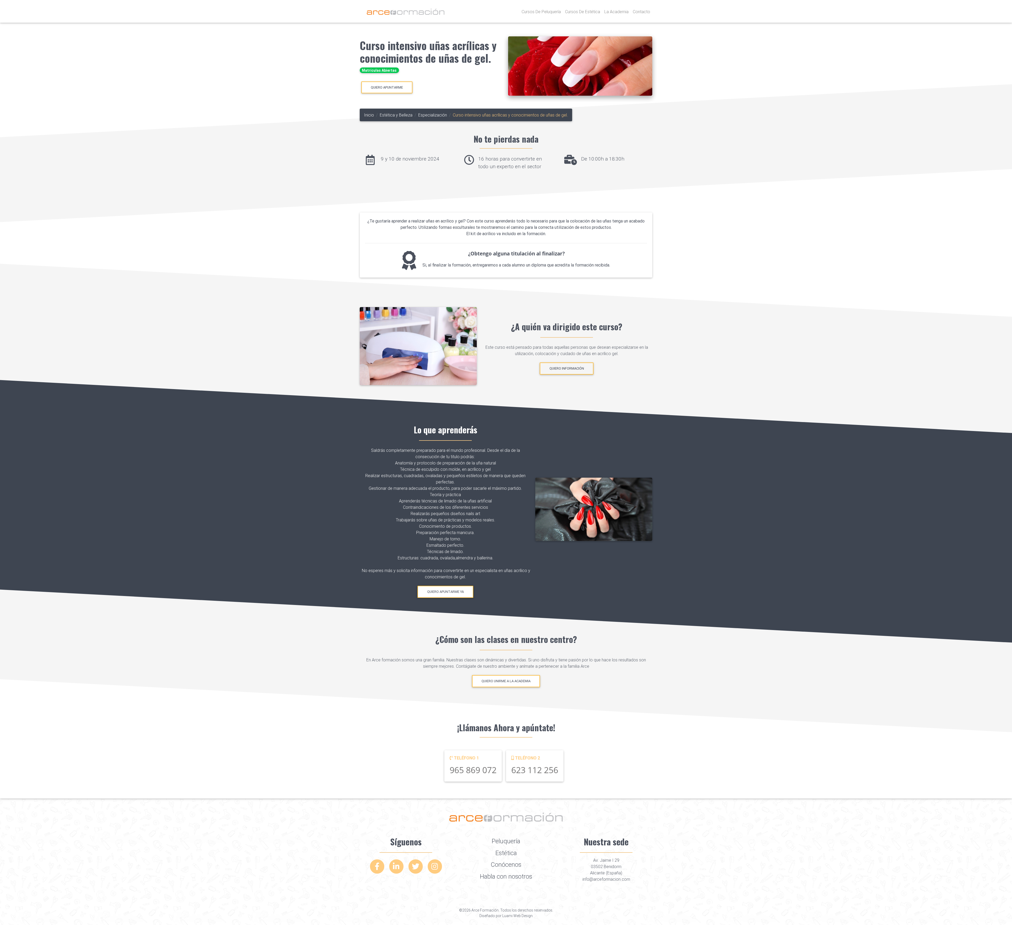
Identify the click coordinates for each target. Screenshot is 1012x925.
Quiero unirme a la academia (506, 681)
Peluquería (506, 841)
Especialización (432, 115)
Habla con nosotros (506, 876)
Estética (506, 853)
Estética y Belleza (396, 115)
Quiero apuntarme (387, 87)
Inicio (369, 115)
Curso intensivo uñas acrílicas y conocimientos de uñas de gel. (428, 51)
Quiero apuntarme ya (445, 591)
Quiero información (566, 368)
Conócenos (506, 864)
